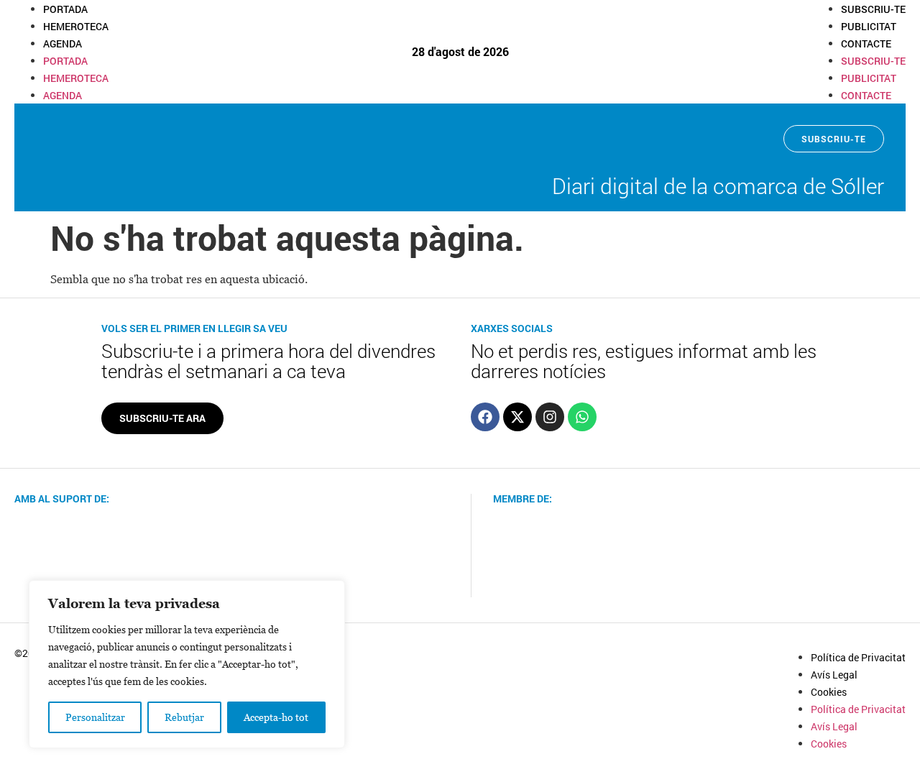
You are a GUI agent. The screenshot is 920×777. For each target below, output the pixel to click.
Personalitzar (95, 717)
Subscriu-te (873, 9)
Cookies (829, 692)
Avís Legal (834, 674)
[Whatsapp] (582, 417)
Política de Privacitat (858, 657)
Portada (65, 9)
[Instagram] (549, 417)
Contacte (866, 43)
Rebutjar (184, 717)
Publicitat (868, 26)
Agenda (62, 43)
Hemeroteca (76, 26)
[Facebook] (485, 417)
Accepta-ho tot (276, 717)
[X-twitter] (517, 417)
